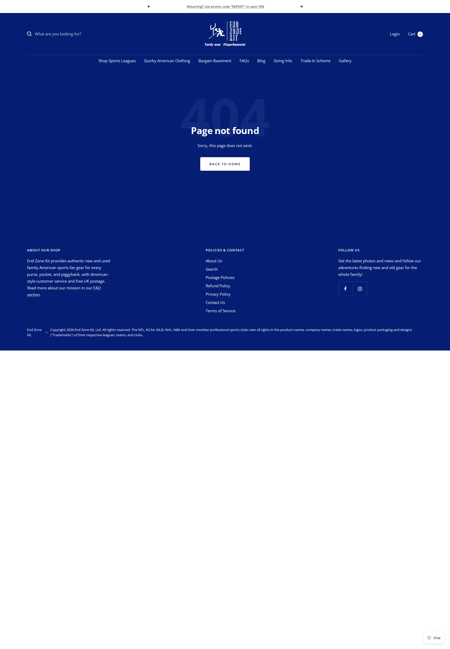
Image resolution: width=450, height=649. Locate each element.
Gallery (345, 60)
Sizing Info (283, 60)
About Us (214, 260)
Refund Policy (218, 285)
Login (395, 33)
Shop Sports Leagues (117, 60)
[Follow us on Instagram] (360, 289)
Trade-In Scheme (315, 60)
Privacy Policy (218, 294)
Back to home (225, 164)
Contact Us (215, 302)
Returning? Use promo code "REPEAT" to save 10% (225, 6)
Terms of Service (220, 310)
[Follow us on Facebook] (345, 289)
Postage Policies (220, 277)
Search (212, 269)
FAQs (244, 60)
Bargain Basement (214, 60)
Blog (261, 60)
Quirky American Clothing (167, 60)
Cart (414, 33)
